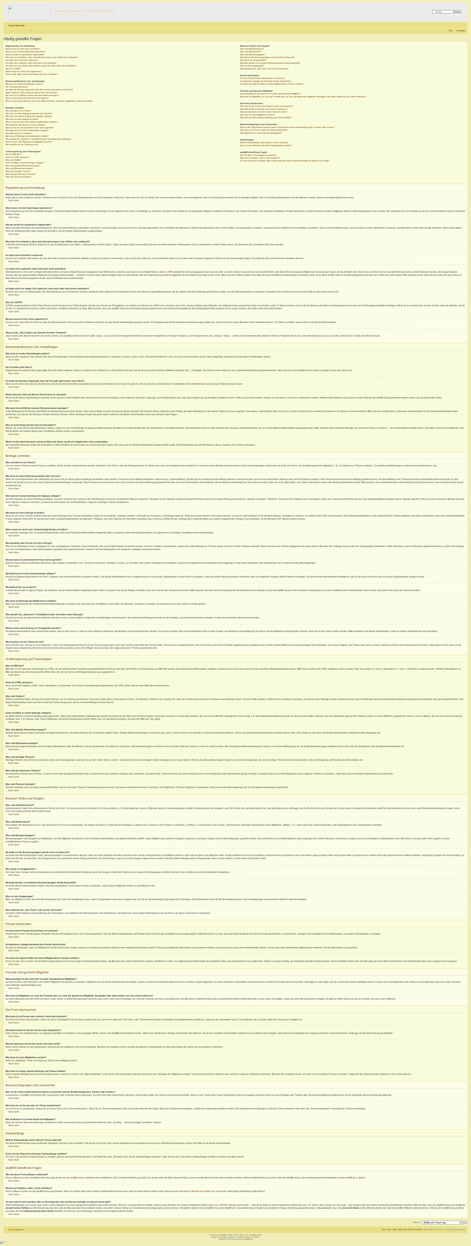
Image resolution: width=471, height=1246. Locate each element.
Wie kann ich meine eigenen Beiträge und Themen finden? (266, 117)
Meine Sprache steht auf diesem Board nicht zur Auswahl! (31, 92)
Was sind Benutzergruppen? (252, 54)
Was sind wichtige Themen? (18, 171)
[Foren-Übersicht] (29, 12)
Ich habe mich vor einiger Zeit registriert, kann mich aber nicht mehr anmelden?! (41, 66)
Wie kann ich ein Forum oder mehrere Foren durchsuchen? (266, 106)
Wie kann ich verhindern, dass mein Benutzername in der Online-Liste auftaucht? (42, 57)
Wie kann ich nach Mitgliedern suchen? (257, 115)
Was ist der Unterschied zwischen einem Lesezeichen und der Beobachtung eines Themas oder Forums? (287, 127)
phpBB (223, 1235)
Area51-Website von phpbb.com (199, 1191)
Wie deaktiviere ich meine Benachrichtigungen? (261, 133)
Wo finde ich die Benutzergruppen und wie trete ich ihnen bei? (267, 57)
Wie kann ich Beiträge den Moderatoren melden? (27, 136)
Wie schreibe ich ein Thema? (18, 111)
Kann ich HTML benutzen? (17, 157)
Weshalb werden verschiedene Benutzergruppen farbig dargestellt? (270, 63)
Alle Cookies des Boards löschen (407, 1229)
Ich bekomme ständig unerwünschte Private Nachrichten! (265, 81)
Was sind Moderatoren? (250, 51)
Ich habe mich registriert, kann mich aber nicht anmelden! (31, 63)
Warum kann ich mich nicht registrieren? (23, 71)
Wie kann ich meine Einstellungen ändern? (24, 84)
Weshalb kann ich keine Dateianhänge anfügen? (27, 130)
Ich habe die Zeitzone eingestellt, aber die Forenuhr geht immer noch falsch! (39, 90)
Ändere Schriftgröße (462, 24)
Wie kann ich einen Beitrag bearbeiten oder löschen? (29, 113)
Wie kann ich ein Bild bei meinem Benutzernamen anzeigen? (32, 95)
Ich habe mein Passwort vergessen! (22, 60)
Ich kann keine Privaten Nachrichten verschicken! (262, 78)
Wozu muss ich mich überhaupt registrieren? (25, 51)
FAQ (451, 31)
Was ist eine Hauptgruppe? (252, 66)
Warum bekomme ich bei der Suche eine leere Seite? (263, 112)
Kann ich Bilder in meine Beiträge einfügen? (25, 163)
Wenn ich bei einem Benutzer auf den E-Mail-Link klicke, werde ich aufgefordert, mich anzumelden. (49, 101)
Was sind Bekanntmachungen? (19, 168)
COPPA (169, 272)
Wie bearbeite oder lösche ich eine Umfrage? (25, 125)
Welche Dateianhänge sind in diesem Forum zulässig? (264, 142)
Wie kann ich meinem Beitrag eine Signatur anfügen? (29, 116)
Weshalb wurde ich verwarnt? (19, 133)
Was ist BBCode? (13, 154)
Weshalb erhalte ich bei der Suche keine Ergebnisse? (264, 109)
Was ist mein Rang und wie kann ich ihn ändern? (27, 98)
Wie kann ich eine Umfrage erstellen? (22, 119)
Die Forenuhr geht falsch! (17, 87)
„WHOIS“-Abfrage (227, 1205)
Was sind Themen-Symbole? (18, 177)
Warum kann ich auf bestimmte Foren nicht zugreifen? (30, 128)
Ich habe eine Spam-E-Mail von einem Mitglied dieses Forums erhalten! (271, 84)
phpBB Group (77, 1177)
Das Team (386, 1229)
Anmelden (461, 31)
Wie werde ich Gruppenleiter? (253, 60)
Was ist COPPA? (13, 69)
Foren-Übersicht (16, 25)
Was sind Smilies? (14, 160)
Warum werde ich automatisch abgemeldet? (25, 54)
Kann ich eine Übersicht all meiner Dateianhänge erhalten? (266, 145)
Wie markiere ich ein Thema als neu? (22, 144)
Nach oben (13, 200)
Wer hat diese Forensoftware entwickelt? (258, 155)
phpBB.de (350, 1177)
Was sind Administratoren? (252, 49)
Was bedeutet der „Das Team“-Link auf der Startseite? (264, 69)
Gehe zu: (417, 1222)
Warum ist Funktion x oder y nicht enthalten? (260, 158)
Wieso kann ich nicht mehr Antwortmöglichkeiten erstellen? (32, 122)
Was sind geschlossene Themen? (21, 174)
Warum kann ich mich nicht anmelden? (23, 49)
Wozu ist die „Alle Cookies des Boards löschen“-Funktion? (31, 74)
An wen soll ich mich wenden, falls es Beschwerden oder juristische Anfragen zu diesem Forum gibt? (285, 161)
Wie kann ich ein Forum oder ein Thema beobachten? (264, 130)
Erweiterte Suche (453, 14)
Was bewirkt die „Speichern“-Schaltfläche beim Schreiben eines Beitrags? (38, 139)
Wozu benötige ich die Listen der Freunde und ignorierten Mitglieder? (270, 94)
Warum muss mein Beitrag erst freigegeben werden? (29, 142)
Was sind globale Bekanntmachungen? (23, 166)
